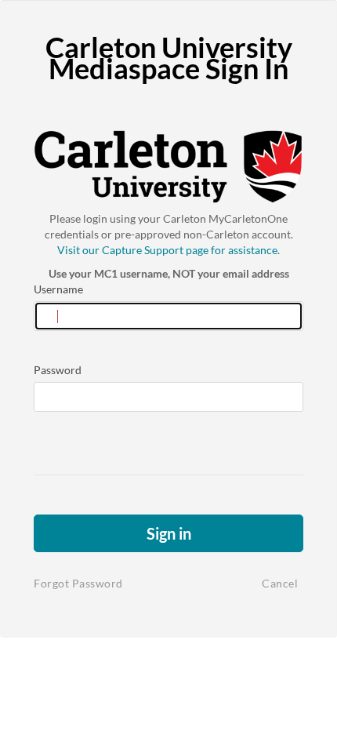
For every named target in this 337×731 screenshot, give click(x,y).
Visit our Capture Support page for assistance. (168, 249)
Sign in (169, 533)
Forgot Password (78, 583)
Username (58, 289)
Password (58, 369)
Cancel (280, 583)
